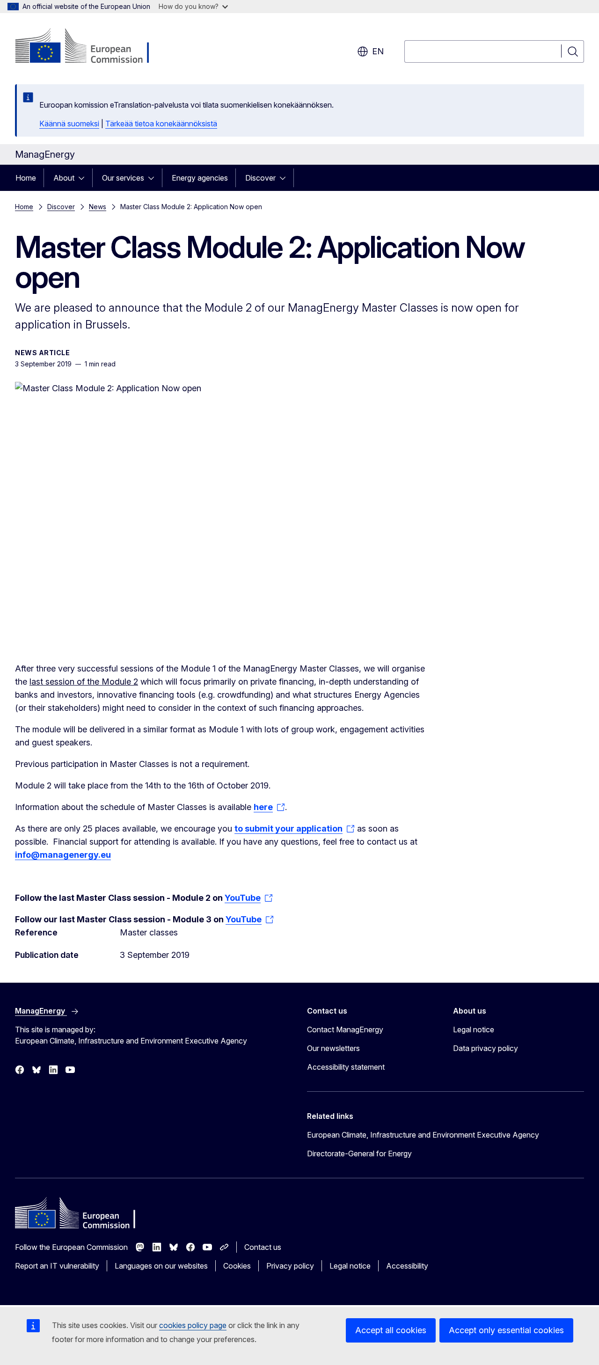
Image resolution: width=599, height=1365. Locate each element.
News (97, 207)
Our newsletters (333, 1048)
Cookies (237, 1265)
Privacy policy (290, 1265)
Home (25, 177)
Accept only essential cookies (506, 1330)
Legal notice (473, 1029)
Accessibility (407, 1265)
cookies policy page (192, 1325)
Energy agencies (200, 177)
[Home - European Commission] (90, 47)
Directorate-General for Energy (359, 1153)
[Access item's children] (84, 178)
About (63, 177)
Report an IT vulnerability (57, 1265)
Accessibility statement (346, 1067)
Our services (123, 177)
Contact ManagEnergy (345, 1029)
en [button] (378, 51)
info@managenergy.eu (63, 855)
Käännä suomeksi (69, 123)
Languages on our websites (161, 1265)
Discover (260, 177)
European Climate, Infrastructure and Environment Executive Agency (423, 1134)
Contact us (262, 1247)
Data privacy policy (485, 1048)
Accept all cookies (390, 1330)
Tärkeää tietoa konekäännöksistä (161, 123)
